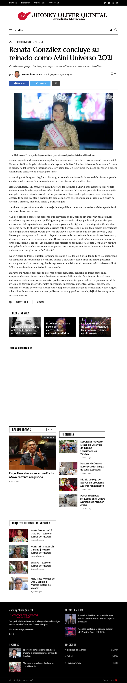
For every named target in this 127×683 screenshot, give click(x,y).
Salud (69, 656)
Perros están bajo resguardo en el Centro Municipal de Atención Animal (92, 500)
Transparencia (74, 663)
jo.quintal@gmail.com (22, 629)
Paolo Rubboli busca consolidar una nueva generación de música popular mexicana (96, 618)
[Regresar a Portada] (119, 675)
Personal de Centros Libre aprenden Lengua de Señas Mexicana (92, 466)
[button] (19, 30)
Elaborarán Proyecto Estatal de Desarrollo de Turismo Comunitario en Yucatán (91, 447)
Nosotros (25, 3)
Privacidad (54, 3)
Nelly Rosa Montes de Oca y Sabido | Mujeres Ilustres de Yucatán (43, 583)
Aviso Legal (39, 3)
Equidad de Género (77, 649)
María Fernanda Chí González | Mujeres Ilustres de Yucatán (41, 533)
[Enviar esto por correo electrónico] (56, 83)
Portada (13, 3)
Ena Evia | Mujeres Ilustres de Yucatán (41, 564)
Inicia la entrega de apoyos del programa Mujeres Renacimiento (92, 482)
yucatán (39, 42)
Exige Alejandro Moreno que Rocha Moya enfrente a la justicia (31, 475)
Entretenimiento (23, 42)
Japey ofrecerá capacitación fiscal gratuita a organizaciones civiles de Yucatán (40, 652)
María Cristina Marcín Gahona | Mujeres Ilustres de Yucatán (42, 549)
